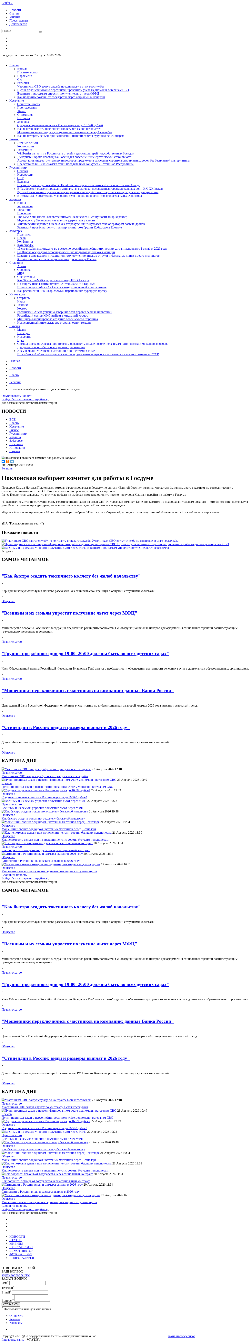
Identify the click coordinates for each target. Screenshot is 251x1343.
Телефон (8, 1287)
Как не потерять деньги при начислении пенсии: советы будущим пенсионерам (70, 135)
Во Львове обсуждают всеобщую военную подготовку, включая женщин (66, 252)
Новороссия (25, 174)
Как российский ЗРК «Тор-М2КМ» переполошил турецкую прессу (62, 290)
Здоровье (23, 121)
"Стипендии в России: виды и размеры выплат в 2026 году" (66, 727)
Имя (5, 1282)
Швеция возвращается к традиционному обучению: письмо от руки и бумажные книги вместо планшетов (88, 255)
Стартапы (23, 298)
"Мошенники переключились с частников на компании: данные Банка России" (88, 690)
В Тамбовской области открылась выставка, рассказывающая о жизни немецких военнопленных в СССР (88, 354)
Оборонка (24, 269)
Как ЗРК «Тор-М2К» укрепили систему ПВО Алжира (53, 280)
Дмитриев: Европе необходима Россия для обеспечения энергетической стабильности (74, 157)
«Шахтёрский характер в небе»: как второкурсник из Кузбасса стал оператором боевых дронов (81, 224)
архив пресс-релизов (181, 1336)
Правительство (27, 72)
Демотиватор (18, 24)
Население (16, 100)
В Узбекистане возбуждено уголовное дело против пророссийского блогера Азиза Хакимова (79, 195)
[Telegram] (12, 461)
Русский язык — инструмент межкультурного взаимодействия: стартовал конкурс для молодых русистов (87, 192)
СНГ (20, 178)
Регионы (23, 83)
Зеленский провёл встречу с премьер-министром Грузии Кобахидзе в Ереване (69, 227)
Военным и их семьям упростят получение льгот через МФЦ (58, 93)
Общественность (28, 104)
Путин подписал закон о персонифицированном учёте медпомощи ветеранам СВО (73, 90)
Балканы (23, 181)
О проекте (16, 1315)
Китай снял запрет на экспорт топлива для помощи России (56, 259)
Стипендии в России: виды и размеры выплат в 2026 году (41, 860)
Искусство (24, 336)
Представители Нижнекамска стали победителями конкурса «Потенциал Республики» (75, 164)
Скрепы (14, 326)
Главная (14, 361)
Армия (21, 266)
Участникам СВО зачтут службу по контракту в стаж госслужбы (60, 86)
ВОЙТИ (7, 3)
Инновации (17, 294)
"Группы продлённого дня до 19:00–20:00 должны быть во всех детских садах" (85, 653)
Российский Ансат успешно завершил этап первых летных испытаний (64, 312)
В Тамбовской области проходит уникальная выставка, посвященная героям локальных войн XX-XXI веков (90, 188)
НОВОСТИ (17, 1236)
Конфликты (25, 241)
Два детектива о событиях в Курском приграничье (51, 347)
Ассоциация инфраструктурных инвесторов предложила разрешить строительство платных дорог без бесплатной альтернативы (103, 160)
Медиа (21, 329)
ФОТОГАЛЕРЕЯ (20, 1254)
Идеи (20, 340)
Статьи (14, 13)
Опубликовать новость (17, 395)
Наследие (23, 333)
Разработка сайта (13, 1339)
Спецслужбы (26, 276)
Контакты (16, 1322)
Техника (22, 305)
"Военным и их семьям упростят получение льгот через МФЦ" (69, 613)
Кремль (22, 68)
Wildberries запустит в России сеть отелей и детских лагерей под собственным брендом (75, 153)
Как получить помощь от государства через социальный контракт (61, 97)
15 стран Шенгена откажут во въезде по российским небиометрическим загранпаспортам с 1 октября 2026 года (92, 248)
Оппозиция (25, 114)
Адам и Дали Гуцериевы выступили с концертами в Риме (56, 350)
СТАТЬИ (15, 1240)
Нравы (21, 238)
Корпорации (25, 146)
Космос (22, 308)
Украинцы (24, 209)
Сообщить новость (14, 874)
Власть (14, 65)
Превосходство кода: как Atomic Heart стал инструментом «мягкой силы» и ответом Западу (78, 185)
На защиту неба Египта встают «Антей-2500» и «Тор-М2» (56, 283)
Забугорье (16, 231)
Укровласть (25, 206)
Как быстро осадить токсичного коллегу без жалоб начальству (59, 128)
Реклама (14, 1319)
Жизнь (21, 111)
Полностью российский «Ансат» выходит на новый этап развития (61, 287)
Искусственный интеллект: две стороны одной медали (54, 322)
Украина (15, 199)
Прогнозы (24, 213)
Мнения (14, 17)
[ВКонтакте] (3, 461)
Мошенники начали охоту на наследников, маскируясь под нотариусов (49, 871)
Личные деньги (27, 142)
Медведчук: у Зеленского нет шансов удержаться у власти (56, 220)
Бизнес (14, 139)
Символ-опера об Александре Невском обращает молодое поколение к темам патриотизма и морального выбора (92, 343)
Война (21, 202)
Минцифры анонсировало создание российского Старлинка (57, 319)
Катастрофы (25, 245)
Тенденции (24, 150)
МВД (20, 273)
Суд (19, 79)
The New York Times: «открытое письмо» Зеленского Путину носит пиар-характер (72, 216)
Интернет (23, 118)
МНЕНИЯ (16, 1243)
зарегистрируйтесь (34, 399)
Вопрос (8, 1300)
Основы (22, 171)
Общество (8, 601)
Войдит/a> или (12, 399)
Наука (21, 301)
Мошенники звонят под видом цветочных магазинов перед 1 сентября (64, 132)
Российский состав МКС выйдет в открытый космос (52, 315)
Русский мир (18, 167)
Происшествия (27, 107)
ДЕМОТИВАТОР (21, 1250)
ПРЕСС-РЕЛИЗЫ (21, 1247)
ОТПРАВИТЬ (11, 1304)
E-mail (6, 1292)
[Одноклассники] (7, 461)
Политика (24, 234)
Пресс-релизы (18, 20)
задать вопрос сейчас (16, 1275)
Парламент (24, 76)
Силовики (16, 262)
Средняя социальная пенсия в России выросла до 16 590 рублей (60, 125)
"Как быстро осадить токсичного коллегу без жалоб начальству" (71, 576)
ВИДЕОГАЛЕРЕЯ (21, 1257)
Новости (15, 10)
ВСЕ (12, 419)
